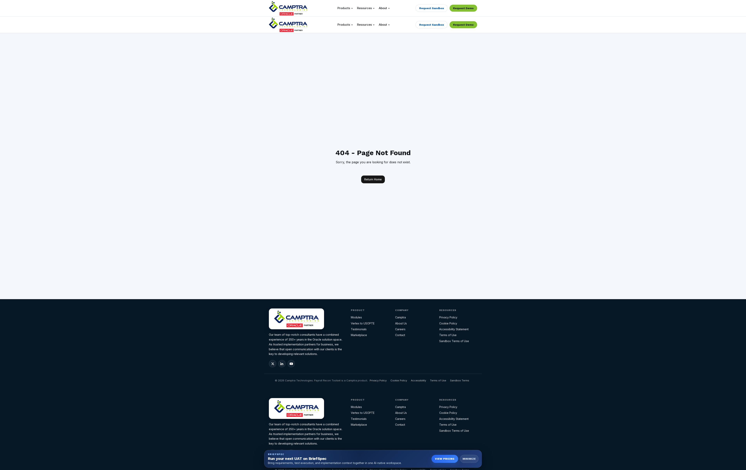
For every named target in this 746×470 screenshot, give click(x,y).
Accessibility (418, 380)
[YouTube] (291, 363)
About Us (401, 323)
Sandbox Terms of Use (454, 341)
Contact (400, 335)
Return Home (373, 179)
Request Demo (463, 8)
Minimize (469, 458)
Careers (400, 329)
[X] (272, 363)
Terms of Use (448, 335)
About (383, 8)
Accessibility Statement (454, 329)
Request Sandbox (431, 8)
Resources (364, 8)
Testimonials (359, 329)
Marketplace (359, 335)
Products (343, 8)
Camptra (400, 317)
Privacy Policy (448, 317)
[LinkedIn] (282, 363)
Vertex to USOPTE (363, 323)
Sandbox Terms (459, 380)
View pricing (444, 458)
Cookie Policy (448, 323)
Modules (356, 317)
